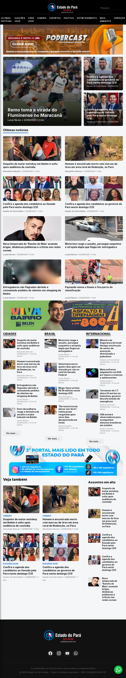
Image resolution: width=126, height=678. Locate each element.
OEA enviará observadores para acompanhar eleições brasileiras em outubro (110, 420)
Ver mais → (12, 433)
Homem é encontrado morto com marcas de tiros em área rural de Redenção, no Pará (28, 367)
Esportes (55, 18)
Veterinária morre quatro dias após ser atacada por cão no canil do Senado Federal (69, 369)
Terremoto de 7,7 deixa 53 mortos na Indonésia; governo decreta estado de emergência (110, 396)
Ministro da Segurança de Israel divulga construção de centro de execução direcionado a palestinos (111, 348)
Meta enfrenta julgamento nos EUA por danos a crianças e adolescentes (111, 373)
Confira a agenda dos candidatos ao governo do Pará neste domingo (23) (110, 563)
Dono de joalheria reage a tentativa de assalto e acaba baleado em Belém (28, 413)
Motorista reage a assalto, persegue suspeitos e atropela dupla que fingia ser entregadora (69, 345)
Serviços (119, 18)
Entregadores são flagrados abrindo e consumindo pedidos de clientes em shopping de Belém (28, 390)
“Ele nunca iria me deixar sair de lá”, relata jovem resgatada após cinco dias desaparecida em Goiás (68, 414)
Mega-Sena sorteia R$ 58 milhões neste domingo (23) (69, 391)
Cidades (42, 18)
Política (69, 18)
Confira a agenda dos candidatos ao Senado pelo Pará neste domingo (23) (110, 541)
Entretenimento (87, 18)
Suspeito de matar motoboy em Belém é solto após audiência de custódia (28, 344)
